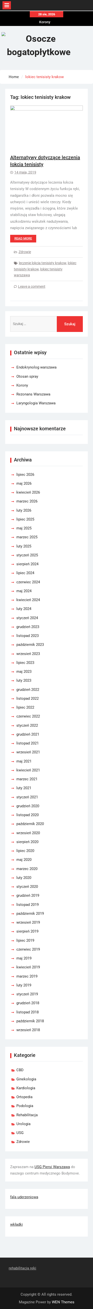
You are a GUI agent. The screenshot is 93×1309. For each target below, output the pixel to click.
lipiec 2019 (25, 940)
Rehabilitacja (27, 1115)
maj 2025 (23, 528)
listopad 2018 (27, 1012)
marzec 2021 (26, 779)
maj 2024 (23, 591)
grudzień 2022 (27, 689)
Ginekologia (26, 1079)
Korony (44, 21)
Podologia (24, 1106)
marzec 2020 (26, 869)
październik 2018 (30, 1021)
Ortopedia (24, 1097)
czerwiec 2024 (28, 582)
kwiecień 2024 (28, 600)
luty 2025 (23, 546)
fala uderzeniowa (24, 1197)
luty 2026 (23, 510)
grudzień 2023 (27, 627)
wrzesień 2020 (28, 833)
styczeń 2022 (27, 725)
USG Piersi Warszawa (52, 1167)
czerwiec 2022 (28, 716)
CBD (20, 1070)
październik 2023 (30, 644)
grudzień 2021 (27, 734)
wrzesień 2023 (28, 654)
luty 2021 (23, 788)
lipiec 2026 (25, 474)
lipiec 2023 (25, 662)
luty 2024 (23, 609)
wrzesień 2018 (28, 1030)
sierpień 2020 (27, 842)
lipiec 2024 (25, 573)
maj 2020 (23, 859)
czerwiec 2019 (28, 949)
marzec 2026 (26, 501)
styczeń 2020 (27, 886)
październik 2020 (30, 824)
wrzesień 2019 (28, 922)
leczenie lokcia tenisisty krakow (42, 263)
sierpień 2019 (27, 931)
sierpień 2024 (27, 564)
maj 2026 (23, 483)
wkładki (16, 1224)
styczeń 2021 (27, 797)
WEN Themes (63, 1302)
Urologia (23, 1124)
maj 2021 (23, 761)
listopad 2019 (27, 904)
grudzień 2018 (27, 1003)
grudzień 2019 (27, 895)
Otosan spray (27, 376)
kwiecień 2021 (28, 770)
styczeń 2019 (27, 994)
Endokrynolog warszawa (36, 367)
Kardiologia (25, 1088)
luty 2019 (23, 985)
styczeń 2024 (27, 618)
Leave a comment (31, 286)
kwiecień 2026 (28, 492)
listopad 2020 (27, 815)
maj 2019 (23, 958)
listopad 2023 (27, 635)
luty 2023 (23, 680)
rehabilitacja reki (22, 1268)
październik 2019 (30, 913)
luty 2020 (23, 877)
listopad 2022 (27, 698)
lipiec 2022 (25, 707)
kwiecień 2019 (28, 967)
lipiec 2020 (25, 851)
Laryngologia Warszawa (36, 403)
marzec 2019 (26, 976)
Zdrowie (25, 252)
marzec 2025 (26, 537)
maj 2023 (23, 671)
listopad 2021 (27, 743)
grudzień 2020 (27, 806)
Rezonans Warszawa (33, 394)
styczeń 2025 (27, 555)
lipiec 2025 (25, 519)
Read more (23, 238)
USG (20, 1133)
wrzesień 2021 (28, 752)
